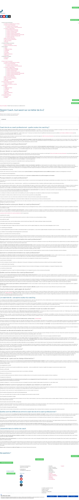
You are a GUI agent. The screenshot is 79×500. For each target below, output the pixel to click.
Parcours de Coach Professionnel (10, 39)
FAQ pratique (6, 55)
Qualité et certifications (8, 53)
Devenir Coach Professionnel (7, 22)
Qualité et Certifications (53, 468)
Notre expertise (5, 46)
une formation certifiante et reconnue (66, 132)
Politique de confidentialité (46, 491)
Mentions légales (45, 490)
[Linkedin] (6, 16)
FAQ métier (6, 41)
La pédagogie (6, 50)
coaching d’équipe (38, 318)
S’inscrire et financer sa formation (8, 43)
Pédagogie (51, 469)
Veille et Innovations (7, 40)
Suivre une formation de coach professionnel (58, 153)
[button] (39, 60)
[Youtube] (4, 16)
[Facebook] (1, 16)
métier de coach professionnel (47, 136)
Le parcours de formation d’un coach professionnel (10, 213)
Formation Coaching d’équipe (11, 32)
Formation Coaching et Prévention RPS (13, 35)
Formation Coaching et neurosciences (13, 33)
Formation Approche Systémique (12, 29)
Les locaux (6, 51)
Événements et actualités (6, 56)
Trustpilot (62, 466)
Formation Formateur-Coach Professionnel (14, 27)
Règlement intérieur (45, 489)
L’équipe (5, 47)
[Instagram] (9, 16)
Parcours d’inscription (8, 44)
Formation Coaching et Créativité (12, 31)
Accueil (1, 105)
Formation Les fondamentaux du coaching (11, 23)
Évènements (6, 57)
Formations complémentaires (9, 28)
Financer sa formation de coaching (10, 45)
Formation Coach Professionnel (12, 26)
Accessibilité (6, 52)
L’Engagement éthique (8, 49)
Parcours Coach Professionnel (9, 63)
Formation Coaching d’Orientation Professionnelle (15, 34)
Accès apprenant (52, 472)
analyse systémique (8, 292)
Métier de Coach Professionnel (9, 38)
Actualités (6, 58)
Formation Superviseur (10, 37)
